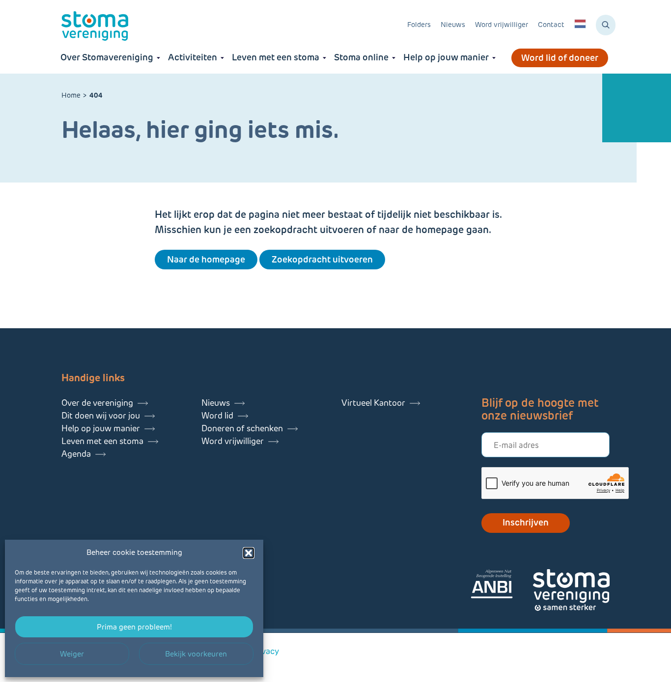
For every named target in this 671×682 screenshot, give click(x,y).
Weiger (72, 654)
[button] (248, 553)
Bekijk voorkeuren (196, 654)
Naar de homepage (206, 259)
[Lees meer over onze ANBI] (501, 585)
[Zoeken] (605, 25)
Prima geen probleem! (134, 627)
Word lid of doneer (559, 57)
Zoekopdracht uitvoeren (322, 259)
